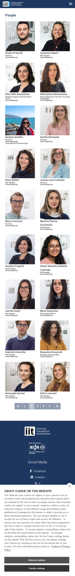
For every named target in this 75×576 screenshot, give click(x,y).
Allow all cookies (36, 560)
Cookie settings (37, 568)
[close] (69, 486)
